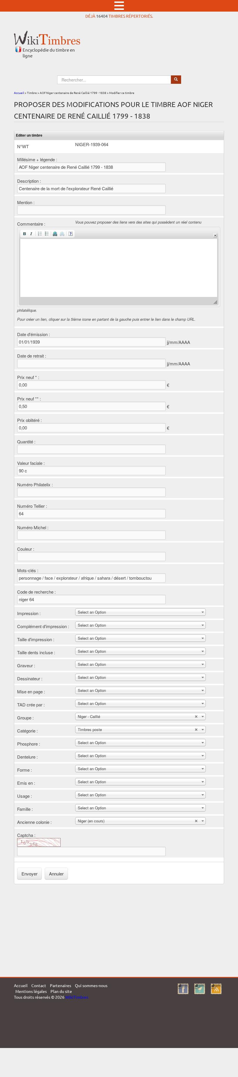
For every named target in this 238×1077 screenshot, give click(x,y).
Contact (38, 985)
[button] (24, 234)
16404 (102, 16)
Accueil (19, 92)
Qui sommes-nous (91, 985)
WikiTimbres (76, 997)
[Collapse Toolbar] (215, 235)
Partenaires (60, 985)
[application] (118, 267)
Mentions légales (31, 991)
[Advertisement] (119, 930)
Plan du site (61, 991)
